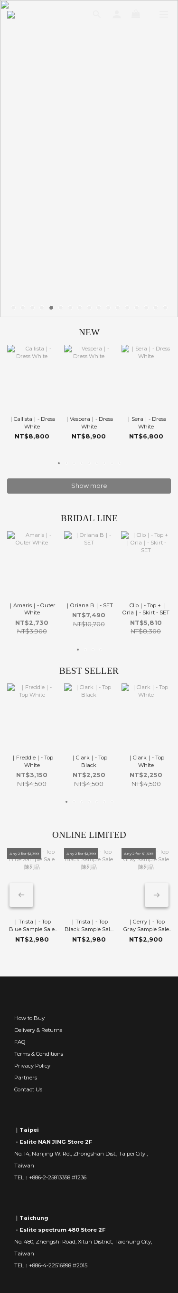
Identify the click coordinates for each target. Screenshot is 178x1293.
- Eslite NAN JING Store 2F (53, 1141)
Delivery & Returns (38, 1030)
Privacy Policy (32, 1065)
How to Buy (29, 1018)
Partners (25, 1077)
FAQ (20, 1042)
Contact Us (28, 1089)
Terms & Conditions (38, 1053)
